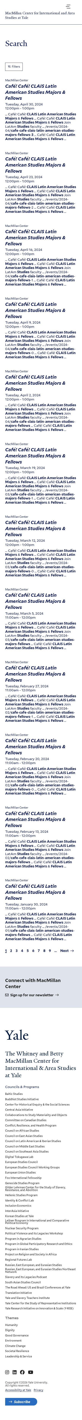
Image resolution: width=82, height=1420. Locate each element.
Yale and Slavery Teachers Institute (27, 1298)
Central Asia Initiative (19, 1110)
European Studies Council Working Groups (32, 1167)
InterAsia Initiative (17, 1211)
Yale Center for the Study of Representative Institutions (40, 1303)
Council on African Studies (22, 1131)
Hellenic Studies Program (21, 1195)
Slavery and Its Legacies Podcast (26, 1277)
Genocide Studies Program (22, 1183)
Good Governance (17, 1335)
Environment (13, 1340)
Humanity (11, 1325)
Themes (11, 1317)
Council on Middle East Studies (25, 1146)
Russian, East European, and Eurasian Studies (33, 1265)
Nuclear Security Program (22, 1228)
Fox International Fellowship (23, 1178)
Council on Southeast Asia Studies (27, 1151)
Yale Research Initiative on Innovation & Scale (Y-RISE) (39, 1308)
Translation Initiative (18, 1293)
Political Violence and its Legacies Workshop (34, 1233)
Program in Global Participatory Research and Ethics (38, 1244)
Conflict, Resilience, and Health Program (30, 1125)
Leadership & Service (18, 1356)
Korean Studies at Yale (19, 1216)
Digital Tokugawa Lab (19, 1157)
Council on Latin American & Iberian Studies (33, 1141)
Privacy (38, 1390)
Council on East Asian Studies (24, 1136)
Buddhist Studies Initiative (22, 1099)
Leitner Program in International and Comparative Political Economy (37, 1222)
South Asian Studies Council (23, 1282)
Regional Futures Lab (18, 1260)
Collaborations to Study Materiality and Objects (36, 1115)
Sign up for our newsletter (32, 995)
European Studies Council (21, 1162)
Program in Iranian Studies (22, 1249)
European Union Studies (20, 1172)
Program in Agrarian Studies (23, 1239)
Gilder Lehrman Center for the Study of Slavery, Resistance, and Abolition (35, 1188)
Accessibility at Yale (18, 1390)
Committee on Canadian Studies (25, 1120)
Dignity (10, 1330)
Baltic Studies (14, 1094)
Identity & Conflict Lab (19, 1200)
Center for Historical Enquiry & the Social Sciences (37, 1104)
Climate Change (15, 1346)
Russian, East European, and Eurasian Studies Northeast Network (40, 1270)
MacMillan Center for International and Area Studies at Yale (40, 15)
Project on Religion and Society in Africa (31, 1254)
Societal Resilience (17, 1351)
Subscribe (22, 1402)
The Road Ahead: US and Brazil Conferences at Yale (37, 1287)
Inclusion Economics (18, 1206)
